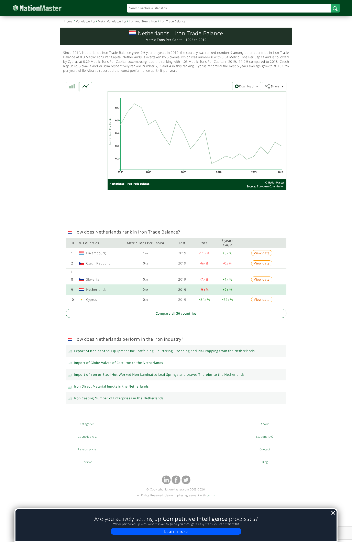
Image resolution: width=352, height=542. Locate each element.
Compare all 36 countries (176, 313)
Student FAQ (265, 436)
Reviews (87, 461)
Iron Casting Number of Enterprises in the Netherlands (119, 398)
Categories (87, 424)
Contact (265, 449)
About (265, 424)
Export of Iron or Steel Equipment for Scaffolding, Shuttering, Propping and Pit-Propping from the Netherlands (164, 351)
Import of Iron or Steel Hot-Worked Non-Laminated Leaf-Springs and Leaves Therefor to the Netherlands (159, 374)
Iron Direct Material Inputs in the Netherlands (111, 386)
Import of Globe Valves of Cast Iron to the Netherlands (118, 362)
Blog (265, 461)
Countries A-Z (87, 436)
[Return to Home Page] (43, 8)
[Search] (335, 8)
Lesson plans (87, 449)
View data (262, 253)
